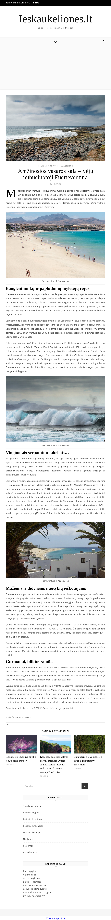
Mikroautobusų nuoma (34, 885)
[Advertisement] (55, 68)
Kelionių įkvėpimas (32, 819)
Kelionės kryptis (48, 166)
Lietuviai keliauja (31, 832)
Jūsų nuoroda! (34, 895)
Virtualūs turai (30, 852)
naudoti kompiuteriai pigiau (37, 892)
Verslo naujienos (31, 878)
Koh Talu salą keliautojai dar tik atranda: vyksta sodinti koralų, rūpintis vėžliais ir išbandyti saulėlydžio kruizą (54, 764)
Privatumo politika (55, 918)
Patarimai (28, 845)
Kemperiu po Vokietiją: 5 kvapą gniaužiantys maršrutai (88, 760)
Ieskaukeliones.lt (55, 18)
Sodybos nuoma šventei (35, 888)
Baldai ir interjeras (32, 881)
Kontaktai (11, 3)
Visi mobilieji (29, 874)
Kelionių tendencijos (33, 825)
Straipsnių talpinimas (28, 3)
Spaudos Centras (23, 717)
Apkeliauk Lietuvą (32, 805)
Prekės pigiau (29, 871)
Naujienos (67, 166)
